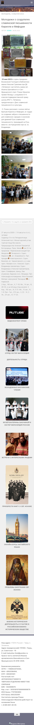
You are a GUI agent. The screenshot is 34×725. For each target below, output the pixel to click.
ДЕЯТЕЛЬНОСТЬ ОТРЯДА (17, 360)
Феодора (24, 274)
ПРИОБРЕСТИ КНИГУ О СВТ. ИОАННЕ (17, 506)
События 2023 (18, 14)
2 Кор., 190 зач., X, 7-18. (10, 284)
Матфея (9, 264)
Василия (4, 261)
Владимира (5, 266)
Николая (15, 269)
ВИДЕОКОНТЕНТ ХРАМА (17, 321)
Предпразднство (7, 246)
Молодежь (6, 14)
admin (9, 30)
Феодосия (5, 253)
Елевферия (10, 271)
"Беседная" (22, 279)
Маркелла (5, 256)
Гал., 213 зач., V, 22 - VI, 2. (19, 292)
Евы (23, 271)
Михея (19, 248)
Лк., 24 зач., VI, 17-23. (9, 295)
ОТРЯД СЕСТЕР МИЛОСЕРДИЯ (17, 353)
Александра (6, 276)
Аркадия (4, 258)
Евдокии (13, 274)
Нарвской (5, 282)
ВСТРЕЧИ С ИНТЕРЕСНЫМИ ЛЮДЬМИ (17, 457)
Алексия (20, 264)
